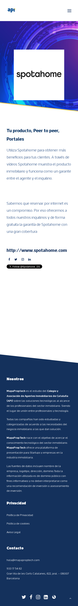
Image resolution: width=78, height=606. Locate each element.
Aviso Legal (14, 532)
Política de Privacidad (20, 515)
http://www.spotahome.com (37, 250)
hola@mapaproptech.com (23, 560)
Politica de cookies (18, 523)
